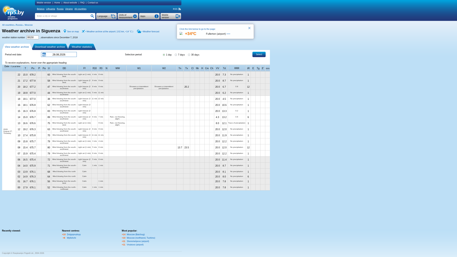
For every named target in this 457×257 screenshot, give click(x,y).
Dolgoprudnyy (74, 234)
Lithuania (50, 9)
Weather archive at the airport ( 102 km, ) (110, 31)
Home (57, 2)
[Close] (249, 28)
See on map (73, 31)
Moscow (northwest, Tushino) (141, 238)
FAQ (82, 2)
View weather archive (17, 46)
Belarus (40, 9)
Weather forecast (151, 31)
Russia (60, 9)
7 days (181, 54)
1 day (168, 54)
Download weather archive (50, 46)
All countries (80, 9)
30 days (194, 54)
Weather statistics (82, 46)
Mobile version (44, 2)
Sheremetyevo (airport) (138, 241)
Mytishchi (71, 238)
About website (70, 2)
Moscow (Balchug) (136, 234)
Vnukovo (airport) (135, 244)
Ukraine (69, 9)
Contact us (93, 2)
